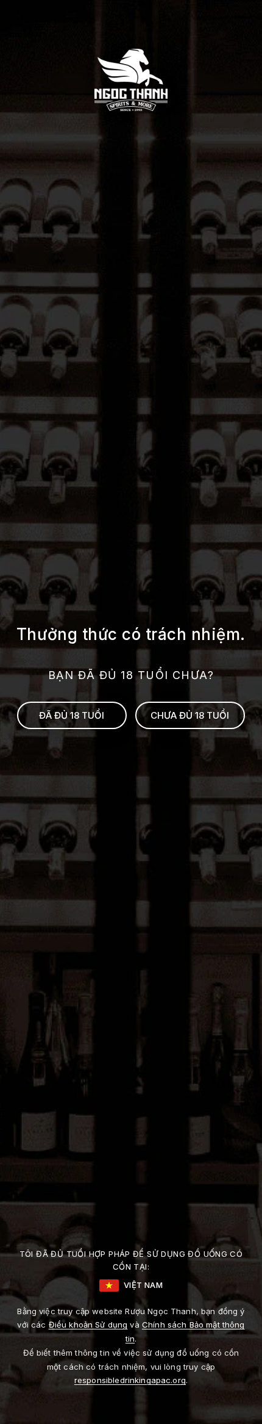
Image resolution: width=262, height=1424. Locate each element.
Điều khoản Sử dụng (88, 1324)
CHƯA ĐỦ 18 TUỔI (189, 715)
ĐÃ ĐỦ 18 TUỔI (71, 715)
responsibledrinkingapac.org (130, 1380)
